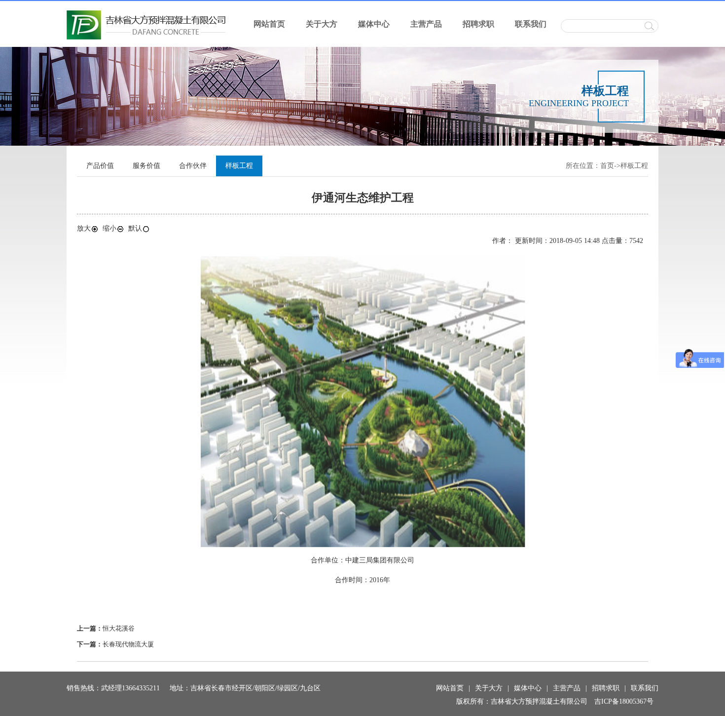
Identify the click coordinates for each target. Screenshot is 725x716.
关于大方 (321, 24)
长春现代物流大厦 (128, 644)
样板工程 (634, 165)
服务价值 (146, 165)
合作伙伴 (193, 165)
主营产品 (426, 24)
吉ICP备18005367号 (623, 701)
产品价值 (100, 165)
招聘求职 (478, 24)
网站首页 (269, 24)
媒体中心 (374, 24)
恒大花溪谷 (119, 628)
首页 (607, 165)
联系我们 (530, 24)
